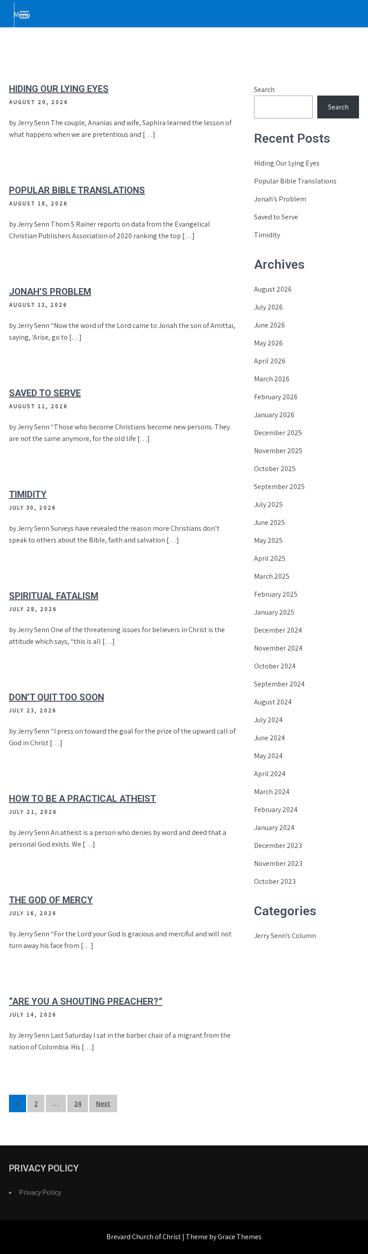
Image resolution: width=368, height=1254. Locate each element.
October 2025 (275, 468)
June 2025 (269, 522)
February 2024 (276, 809)
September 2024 (279, 684)
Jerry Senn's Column (285, 935)
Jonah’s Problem (50, 291)
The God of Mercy (51, 900)
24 (77, 1103)
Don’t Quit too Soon (56, 697)
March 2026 (271, 379)
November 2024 (278, 648)
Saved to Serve (45, 393)
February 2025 (276, 594)
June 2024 (269, 738)
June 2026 (269, 325)
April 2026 (269, 361)
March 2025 (271, 576)
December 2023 (278, 845)
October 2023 (275, 881)
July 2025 (268, 504)
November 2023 (278, 863)
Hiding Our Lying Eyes (59, 88)
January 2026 (274, 414)
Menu (21, 14)
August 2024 (273, 702)
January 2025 (274, 612)
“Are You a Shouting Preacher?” (85, 1001)
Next (103, 1103)
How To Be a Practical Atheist (82, 798)
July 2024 (268, 720)
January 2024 (274, 827)
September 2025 (279, 486)
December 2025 (278, 432)
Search (264, 89)
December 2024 (278, 630)
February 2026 (276, 397)
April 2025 (269, 558)
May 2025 (268, 540)
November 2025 (278, 450)
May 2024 (268, 755)
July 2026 (268, 307)
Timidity (28, 494)
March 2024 (271, 791)
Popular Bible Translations (77, 190)
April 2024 (269, 773)
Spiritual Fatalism (53, 595)
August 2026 (273, 289)
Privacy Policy (40, 1192)
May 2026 (268, 343)
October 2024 (275, 666)
